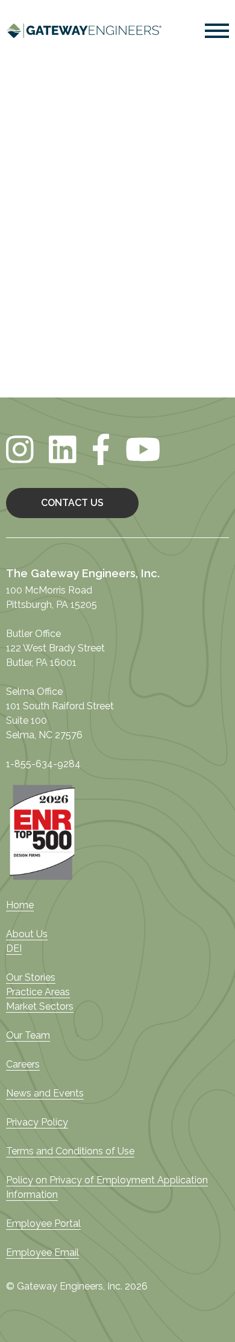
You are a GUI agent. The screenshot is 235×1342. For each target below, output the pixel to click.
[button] (217, 33)
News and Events (45, 1093)
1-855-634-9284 (43, 764)
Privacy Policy (37, 1122)
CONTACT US (72, 502)
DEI (14, 948)
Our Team (28, 1035)
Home (20, 905)
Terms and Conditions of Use (70, 1151)
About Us (27, 934)
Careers (23, 1064)
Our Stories (30, 977)
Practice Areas (38, 992)
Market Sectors (40, 1006)
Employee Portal (43, 1223)
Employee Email (42, 1252)
